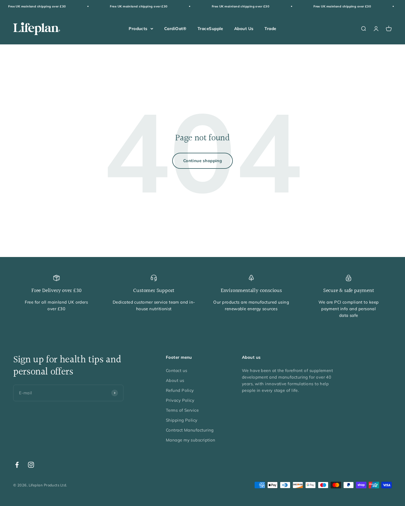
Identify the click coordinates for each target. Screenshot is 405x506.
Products (138, 28)
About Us (244, 28)
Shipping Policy (182, 420)
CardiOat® (175, 28)
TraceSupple (210, 28)
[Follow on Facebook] (17, 464)
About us (175, 380)
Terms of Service (182, 410)
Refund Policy (180, 390)
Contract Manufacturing (190, 430)
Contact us (176, 370)
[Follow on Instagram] (31, 464)
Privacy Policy (180, 400)
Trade (270, 28)
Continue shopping (202, 160)
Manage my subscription (190, 440)
